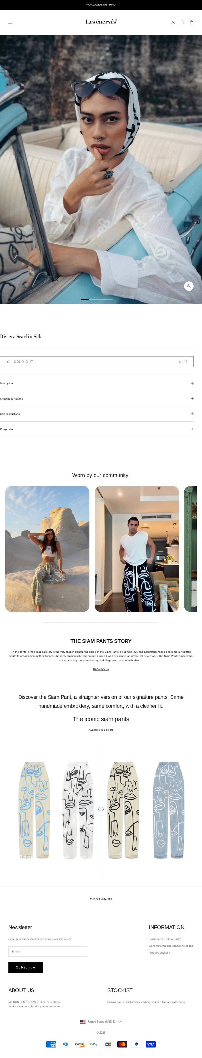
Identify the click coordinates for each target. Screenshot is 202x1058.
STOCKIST (120, 990)
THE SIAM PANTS (101, 899)
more (22, 865)
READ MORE (101, 668)
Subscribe (26, 967)
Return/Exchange (159, 952)
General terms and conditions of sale (171, 945)
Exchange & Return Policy (165, 938)
